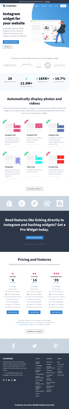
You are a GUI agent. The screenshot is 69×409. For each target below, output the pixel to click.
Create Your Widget (11, 42)
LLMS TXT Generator (49, 390)
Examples (7, 47)
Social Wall (38, 368)
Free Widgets (39, 365)
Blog (50, 6)
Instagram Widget (38, 371)
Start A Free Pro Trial (34, 237)
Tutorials (44, 6)
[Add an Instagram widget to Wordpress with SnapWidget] (47, 203)
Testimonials (60, 364)
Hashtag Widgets (14, 302)
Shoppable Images (20, 322)
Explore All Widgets (35, 189)
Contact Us (60, 366)
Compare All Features (34, 331)
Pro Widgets (35, 286)
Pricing (36, 6)
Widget (11, 6)
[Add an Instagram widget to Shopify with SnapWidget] (9, 203)
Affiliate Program (50, 372)
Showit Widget (39, 380)
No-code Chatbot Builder (50, 383)
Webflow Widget (40, 391)
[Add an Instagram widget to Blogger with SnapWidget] (60, 203)
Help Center (49, 362)
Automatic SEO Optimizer (50, 386)
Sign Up (63, 6)
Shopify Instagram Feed (40, 383)
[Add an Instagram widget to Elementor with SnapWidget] (21, 203)
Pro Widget (13, 286)
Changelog (49, 370)
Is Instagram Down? (49, 375)
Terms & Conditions (60, 372)
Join (4, 373)
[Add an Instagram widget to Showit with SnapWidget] (34, 203)
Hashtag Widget (40, 374)
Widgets (30, 6)
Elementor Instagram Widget (38, 387)
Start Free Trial (12, 312)
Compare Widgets (38, 362)
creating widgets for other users (27, 324)
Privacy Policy (60, 375)
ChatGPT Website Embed (39, 377)
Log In (56, 6)
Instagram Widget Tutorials (50, 367)
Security (59, 369)
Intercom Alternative (49, 379)
